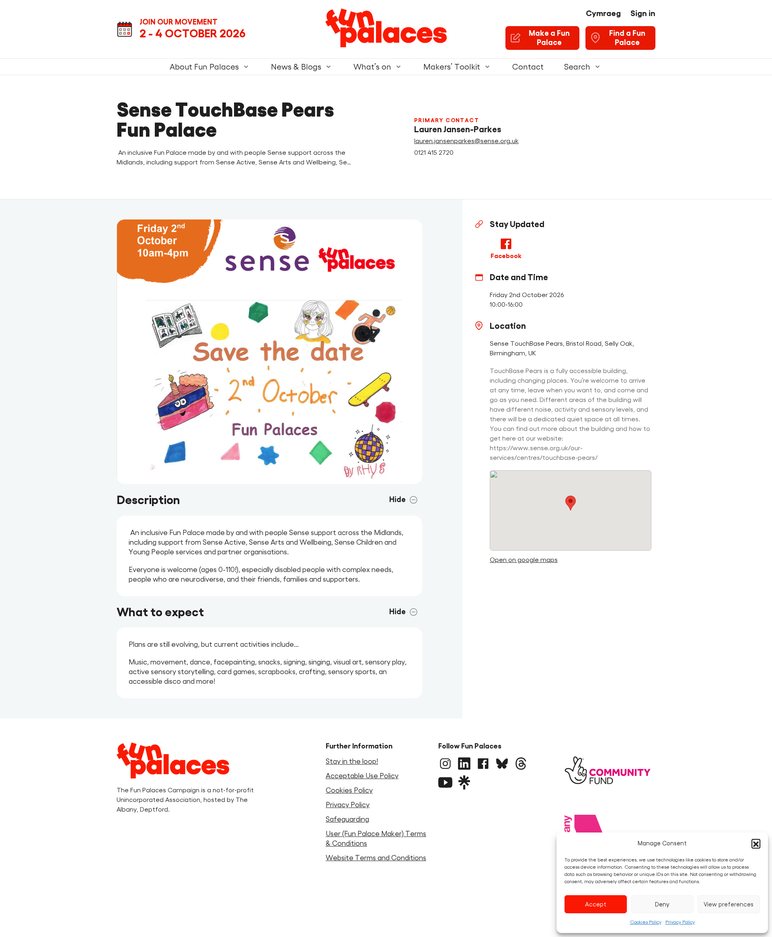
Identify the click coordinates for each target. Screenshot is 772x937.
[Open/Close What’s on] (398, 67)
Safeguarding (347, 819)
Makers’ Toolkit (451, 66)
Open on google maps (524, 559)
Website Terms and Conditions (376, 858)
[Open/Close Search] (597, 67)
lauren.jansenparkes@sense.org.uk (466, 140)
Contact (528, 66)
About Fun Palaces (204, 66)
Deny (662, 904)
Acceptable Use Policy (362, 776)
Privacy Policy (680, 922)
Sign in (642, 13)
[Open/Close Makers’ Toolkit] (487, 67)
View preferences (729, 904)
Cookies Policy (645, 922)
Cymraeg (603, 13)
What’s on (372, 66)
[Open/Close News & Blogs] (328, 67)
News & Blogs (296, 66)
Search (577, 66)
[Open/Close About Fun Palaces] (246, 67)
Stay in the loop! (352, 761)
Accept (595, 904)
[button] (756, 843)
